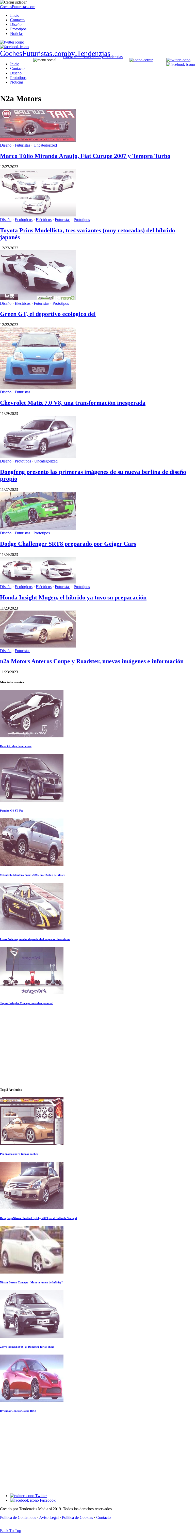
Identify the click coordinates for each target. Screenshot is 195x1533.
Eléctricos (44, 219)
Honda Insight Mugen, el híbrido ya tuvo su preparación (73, 597)
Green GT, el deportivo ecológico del (48, 314)
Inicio (14, 15)
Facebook (47, 1500)
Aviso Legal (49, 1517)
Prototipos (18, 29)
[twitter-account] (12, 42)
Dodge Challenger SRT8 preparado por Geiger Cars (68, 543)
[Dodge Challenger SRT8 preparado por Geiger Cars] (38, 528)
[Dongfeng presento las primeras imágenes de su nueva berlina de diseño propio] (38, 456)
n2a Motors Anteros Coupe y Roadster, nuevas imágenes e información (92, 661)
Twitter (40, 1496)
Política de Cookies (77, 1517)
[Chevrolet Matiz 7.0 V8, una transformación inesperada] (38, 387)
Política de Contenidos (18, 1517)
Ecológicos (23, 219)
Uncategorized (45, 145)
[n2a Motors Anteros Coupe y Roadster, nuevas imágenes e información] (38, 646)
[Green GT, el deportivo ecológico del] (38, 299)
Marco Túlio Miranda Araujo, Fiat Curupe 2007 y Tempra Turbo (85, 156)
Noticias (16, 33)
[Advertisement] (97, 1046)
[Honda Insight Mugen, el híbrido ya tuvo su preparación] (38, 582)
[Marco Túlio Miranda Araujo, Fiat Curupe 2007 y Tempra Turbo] (38, 140)
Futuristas (22, 145)
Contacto (17, 20)
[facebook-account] (14, 47)
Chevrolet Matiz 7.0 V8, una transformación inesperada (72, 402)
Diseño (16, 24)
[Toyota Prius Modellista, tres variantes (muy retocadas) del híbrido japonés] (38, 215)
